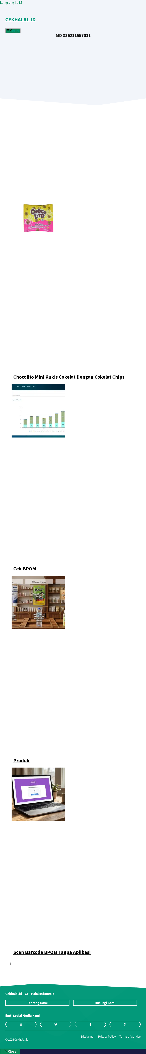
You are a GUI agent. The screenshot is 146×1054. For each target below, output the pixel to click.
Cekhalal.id (20, 19)
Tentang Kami (37, 1003)
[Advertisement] (73, 64)
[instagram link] (20, 1024)
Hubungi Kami (105, 1003)
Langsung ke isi (11, 2)
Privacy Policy (107, 1037)
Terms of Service (130, 1037)
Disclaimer (88, 1037)
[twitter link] (55, 1024)
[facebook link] (90, 1024)
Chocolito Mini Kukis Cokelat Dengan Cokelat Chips (68, 377)
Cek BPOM (24, 568)
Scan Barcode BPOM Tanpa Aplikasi (52, 952)
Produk (21, 760)
